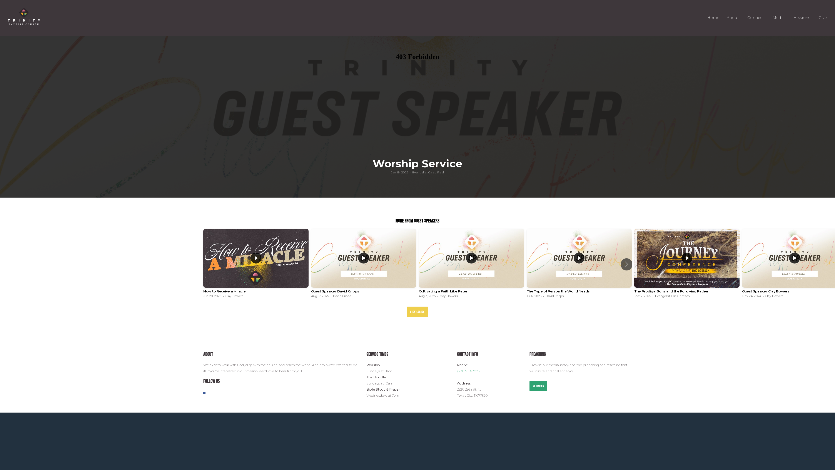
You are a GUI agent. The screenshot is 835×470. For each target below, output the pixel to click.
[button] (627, 264)
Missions (802, 18)
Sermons (538, 386)
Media (779, 18)
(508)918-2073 (468, 371)
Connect (756, 18)
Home (713, 18)
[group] (256, 264)
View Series (417, 312)
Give (823, 18)
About (733, 18)
